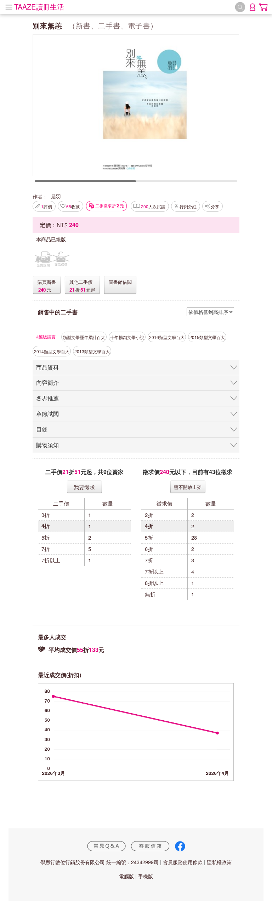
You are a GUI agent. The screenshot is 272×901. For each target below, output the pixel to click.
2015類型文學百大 (207, 337)
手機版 (145, 876)
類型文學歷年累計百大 (84, 337)
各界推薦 (47, 398)
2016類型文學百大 (167, 337)
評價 (46, 206)
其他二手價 (80, 281)
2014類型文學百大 (51, 351)
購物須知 (47, 445)
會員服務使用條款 (183, 862)
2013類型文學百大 (92, 351)
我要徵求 (84, 487)
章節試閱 (47, 414)
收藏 (73, 206)
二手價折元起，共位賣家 (84, 472)
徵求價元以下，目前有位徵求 (187, 472)
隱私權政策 (219, 862)
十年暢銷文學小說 (127, 337)
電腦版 (126, 876)
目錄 (41, 429)
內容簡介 (47, 382)
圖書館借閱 (120, 281)
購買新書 (47, 281)
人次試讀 (153, 206)
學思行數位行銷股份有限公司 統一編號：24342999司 (99, 862)
